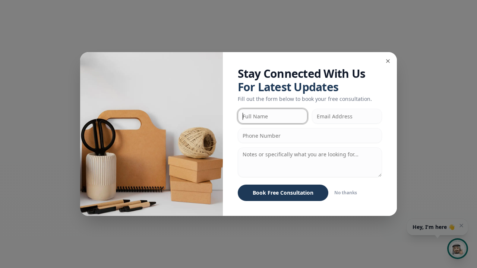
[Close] (388, 61)
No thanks (345, 193)
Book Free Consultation (283, 192)
